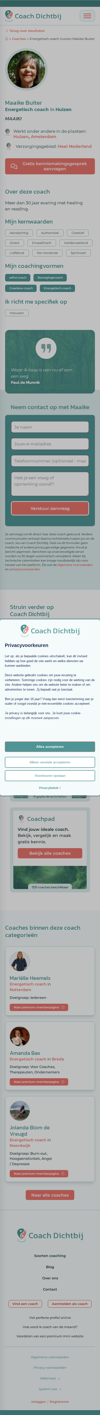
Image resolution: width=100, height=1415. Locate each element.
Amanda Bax (25, 1053)
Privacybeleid (48, 788)
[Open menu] (87, 15)
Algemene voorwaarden (50, 1357)
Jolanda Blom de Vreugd (30, 1131)
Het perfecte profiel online (50, 1318)
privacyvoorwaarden (24, 569)
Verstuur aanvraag (50, 508)
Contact (50, 1289)
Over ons (50, 1278)
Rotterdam (20, 989)
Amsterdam (43, 136)
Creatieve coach (21, 288)
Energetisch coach (27, 109)
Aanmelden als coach (70, 1304)
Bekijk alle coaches (50, 853)
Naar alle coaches (50, 1195)
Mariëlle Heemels (30, 978)
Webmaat (48, 1378)
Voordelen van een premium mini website (50, 1336)
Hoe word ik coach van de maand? (50, 1327)
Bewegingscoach (50, 277)
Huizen (64, 109)
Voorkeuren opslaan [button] (50, 776)
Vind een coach (25, 1304)
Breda (58, 1059)
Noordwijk (20, 1145)
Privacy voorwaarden (50, 1367)
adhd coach (17, 277)
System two (48, 1389)
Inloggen (38, 1402)
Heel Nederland (75, 146)
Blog (50, 1267)
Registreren (59, 1402)
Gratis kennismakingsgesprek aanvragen (55, 166)
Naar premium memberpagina (36, 1007)
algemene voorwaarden (75, 565)
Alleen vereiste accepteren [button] (50, 762)
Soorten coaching (50, 1256)
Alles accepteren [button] (50, 747)
